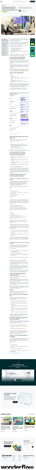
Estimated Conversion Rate (13, 115)
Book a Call (32, 44)
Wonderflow (20, 42)
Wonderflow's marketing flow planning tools (16, 333)
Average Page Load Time (13, 108)
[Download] (28, 96)
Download (32, 55)
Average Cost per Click (12, 101)
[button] (14, 1)
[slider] (14, 111)
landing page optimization (22, 257)
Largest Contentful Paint (13, 60)
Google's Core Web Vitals (21, 64)
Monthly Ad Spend (12, 95)
